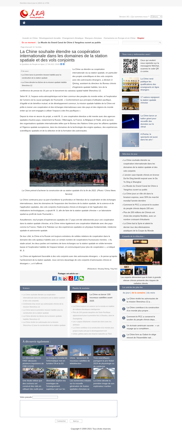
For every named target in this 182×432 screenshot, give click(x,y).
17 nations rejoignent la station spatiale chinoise (149, 100)
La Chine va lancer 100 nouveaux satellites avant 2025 (101, 297)
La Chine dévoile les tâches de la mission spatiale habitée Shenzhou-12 (44, 83)
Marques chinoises (93, 38)
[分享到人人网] (76, 278)
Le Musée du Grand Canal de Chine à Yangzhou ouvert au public (69, 42)
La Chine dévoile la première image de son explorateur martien (103, 383)
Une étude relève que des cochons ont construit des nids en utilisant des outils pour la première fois (33, 386)
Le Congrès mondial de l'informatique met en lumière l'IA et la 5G (56, 361)
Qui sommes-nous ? (140, 16)
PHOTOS (41, 32)
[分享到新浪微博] (65, 278)
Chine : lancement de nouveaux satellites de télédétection (80, 361)
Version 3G (124, 16)
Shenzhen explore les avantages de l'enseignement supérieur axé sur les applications (56, 386)
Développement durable (50, 38)
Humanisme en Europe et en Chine (120, 38)
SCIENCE (78, 27)
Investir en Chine (30, 38)
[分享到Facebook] (54, 278)
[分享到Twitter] (60, 278)
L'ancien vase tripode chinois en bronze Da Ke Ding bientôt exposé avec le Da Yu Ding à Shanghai (141, 178)
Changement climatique (72, 38)
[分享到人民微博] (71, 278)
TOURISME (141, 27)
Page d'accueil (26, 47)
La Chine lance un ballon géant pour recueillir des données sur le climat (148, 121)
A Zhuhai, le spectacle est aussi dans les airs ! (149, 137)
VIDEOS (52, 32)
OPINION (29, 32)
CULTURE (91, 27)
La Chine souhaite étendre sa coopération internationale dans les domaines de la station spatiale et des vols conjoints (44, 298)
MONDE (53, 27)
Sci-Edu (38, 47)
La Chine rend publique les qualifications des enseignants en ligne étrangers (149, 84)
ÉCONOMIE (40, 27)
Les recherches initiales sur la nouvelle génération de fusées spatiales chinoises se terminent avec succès (80, 386)
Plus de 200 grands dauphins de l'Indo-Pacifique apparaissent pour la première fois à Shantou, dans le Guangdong (93, 315)
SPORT (128, 27)
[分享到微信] (81, 278)
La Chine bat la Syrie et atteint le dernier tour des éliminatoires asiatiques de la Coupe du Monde (138, 227)
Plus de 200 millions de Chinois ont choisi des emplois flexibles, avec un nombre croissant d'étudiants (139, 216)
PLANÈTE (117, 27)
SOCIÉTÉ (104, 27)
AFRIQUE (66, 27)
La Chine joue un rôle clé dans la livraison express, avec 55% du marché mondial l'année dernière (141, 197)
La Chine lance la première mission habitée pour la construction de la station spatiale (41, 76)
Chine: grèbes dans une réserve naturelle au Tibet (92, 334)
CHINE (27, 27)
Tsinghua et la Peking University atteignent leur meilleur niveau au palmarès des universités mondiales (141, 280)
